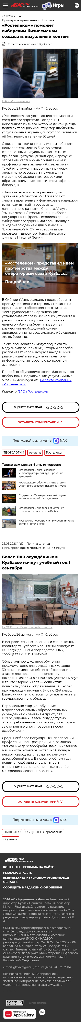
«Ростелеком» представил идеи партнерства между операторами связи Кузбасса (39, 268)
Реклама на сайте (38, 867)
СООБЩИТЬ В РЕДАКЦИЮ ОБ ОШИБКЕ (32, 887)
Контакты (11, 867)
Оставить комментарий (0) (41, 422)
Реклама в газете (17, 873)
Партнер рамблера (37, 1003)
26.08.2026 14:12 (12, 543)
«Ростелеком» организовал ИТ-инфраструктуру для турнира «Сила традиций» (41, 473)
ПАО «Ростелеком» (16, 101)
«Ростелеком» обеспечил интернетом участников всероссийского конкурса (42, 484)
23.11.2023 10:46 (12, 16)
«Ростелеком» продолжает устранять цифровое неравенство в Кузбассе (42, 509)
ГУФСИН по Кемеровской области (27, 627)
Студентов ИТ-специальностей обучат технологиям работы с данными (42, 497)
